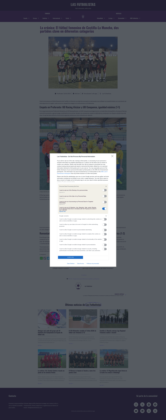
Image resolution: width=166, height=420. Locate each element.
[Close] (113, 156)
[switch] (104, 190)
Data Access (80, 263)
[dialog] (83, 210)
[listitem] (83, 186)
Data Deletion (71, 263)
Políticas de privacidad (93, 263)
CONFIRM (70, 257)
